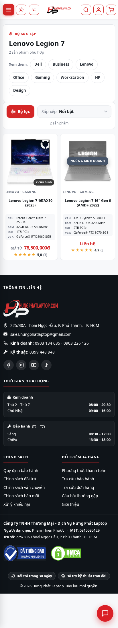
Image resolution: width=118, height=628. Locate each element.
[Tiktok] (46, 365)
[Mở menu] (8, 9)
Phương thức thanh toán (84, 470)
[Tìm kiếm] (86, 10)
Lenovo (86, 64)
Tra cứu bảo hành (78, 478)
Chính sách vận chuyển (24, 487)
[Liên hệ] (105, 613)
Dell (38, 64)
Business (61, 64)
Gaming (42, 77)
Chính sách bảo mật (21, 495)
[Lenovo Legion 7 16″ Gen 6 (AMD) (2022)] (88, 161)
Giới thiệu (70, 504)
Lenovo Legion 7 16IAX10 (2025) (30, 203)
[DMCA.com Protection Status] (66, 553)
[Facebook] (8, 365)
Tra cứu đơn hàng (78, 487)
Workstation (72, 77)
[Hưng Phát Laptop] (59, 9)
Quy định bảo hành (20, 470)
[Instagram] (21, 365)
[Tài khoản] (98, 10)
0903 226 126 (76, 343)
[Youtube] (34, 365)
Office (18, 77)
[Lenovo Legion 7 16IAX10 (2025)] (30, 161)
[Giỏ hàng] (111, 10)
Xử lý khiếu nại (16, 504)
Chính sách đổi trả (19, 478)
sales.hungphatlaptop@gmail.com (41, 334)
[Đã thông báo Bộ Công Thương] (24, 553)
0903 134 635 (47, 343)
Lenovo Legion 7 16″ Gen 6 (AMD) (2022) (88, 203)
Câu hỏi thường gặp (80, 495)
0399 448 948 (42, 352)
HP (97, 77)
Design (19, 90)
